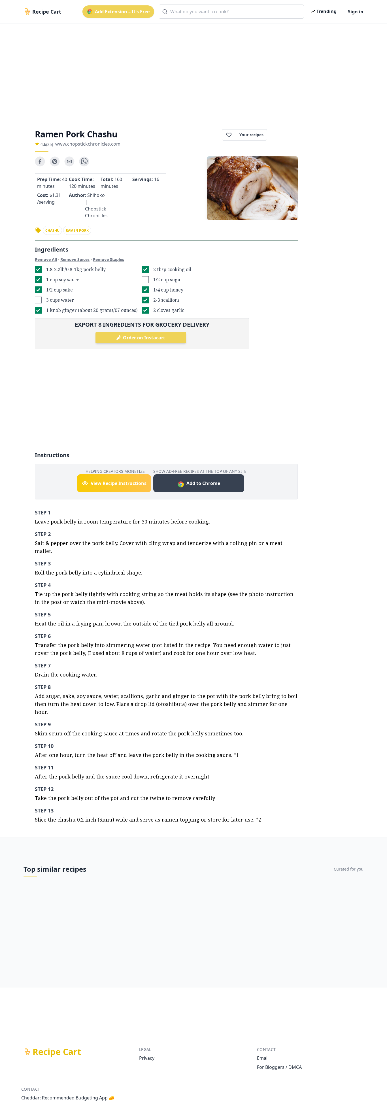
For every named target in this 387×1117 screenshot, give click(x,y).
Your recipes (251, 134)
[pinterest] (55, 161)
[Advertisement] (191, 71)
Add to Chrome (203, 483)
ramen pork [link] (77, 230)
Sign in (355, 11)
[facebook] (40, 161)
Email (263, 1058)
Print (285, 135)
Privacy (146, 1058)
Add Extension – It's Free (122, 11)
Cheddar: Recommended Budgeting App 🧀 (67, 1098)
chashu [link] (52, 230)
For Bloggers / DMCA (279, 1067)
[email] (69, 161)
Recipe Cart (57, 1052)
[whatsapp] (84, 161)
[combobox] (231, 12)
